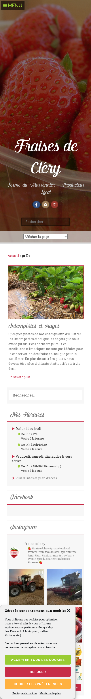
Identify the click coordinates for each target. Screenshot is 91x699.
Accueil (13, 256)
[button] (68, 610)
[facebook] (36, 204)
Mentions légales (50, 693)
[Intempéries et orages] (45, 292)
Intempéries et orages (34, 326)
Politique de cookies (24, 693)
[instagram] (45, 204)
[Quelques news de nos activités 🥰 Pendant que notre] (64, 587)
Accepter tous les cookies (38, 659)
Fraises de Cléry (45, 157)
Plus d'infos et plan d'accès (36, 478)
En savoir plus (19, 377)
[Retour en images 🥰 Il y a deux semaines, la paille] (26, 587)
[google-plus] (54, 204)
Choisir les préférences (38, 684)
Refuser (38, 672)
